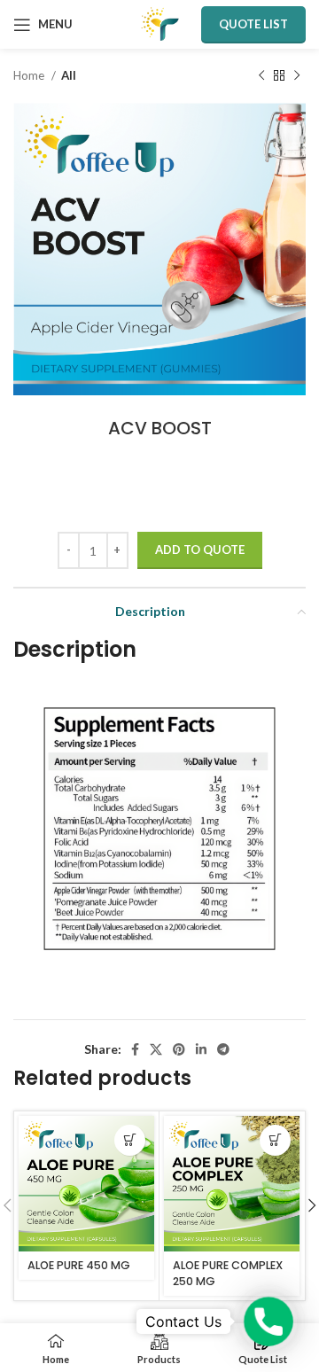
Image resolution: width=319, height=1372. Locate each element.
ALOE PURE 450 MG (78, 1265)
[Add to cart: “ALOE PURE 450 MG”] (129, 1140)
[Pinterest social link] (179, 1049)
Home (30, 75)
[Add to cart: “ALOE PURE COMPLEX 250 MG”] (275, 1140)
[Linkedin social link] (201, 1049)
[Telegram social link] (223, 1049)
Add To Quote (200, 549)
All (68, 75)
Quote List (253, 24)
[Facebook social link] (135, 1049)
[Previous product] (261, 76)
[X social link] (155, 1049)
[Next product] (297, 76)
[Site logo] (160, 22)
